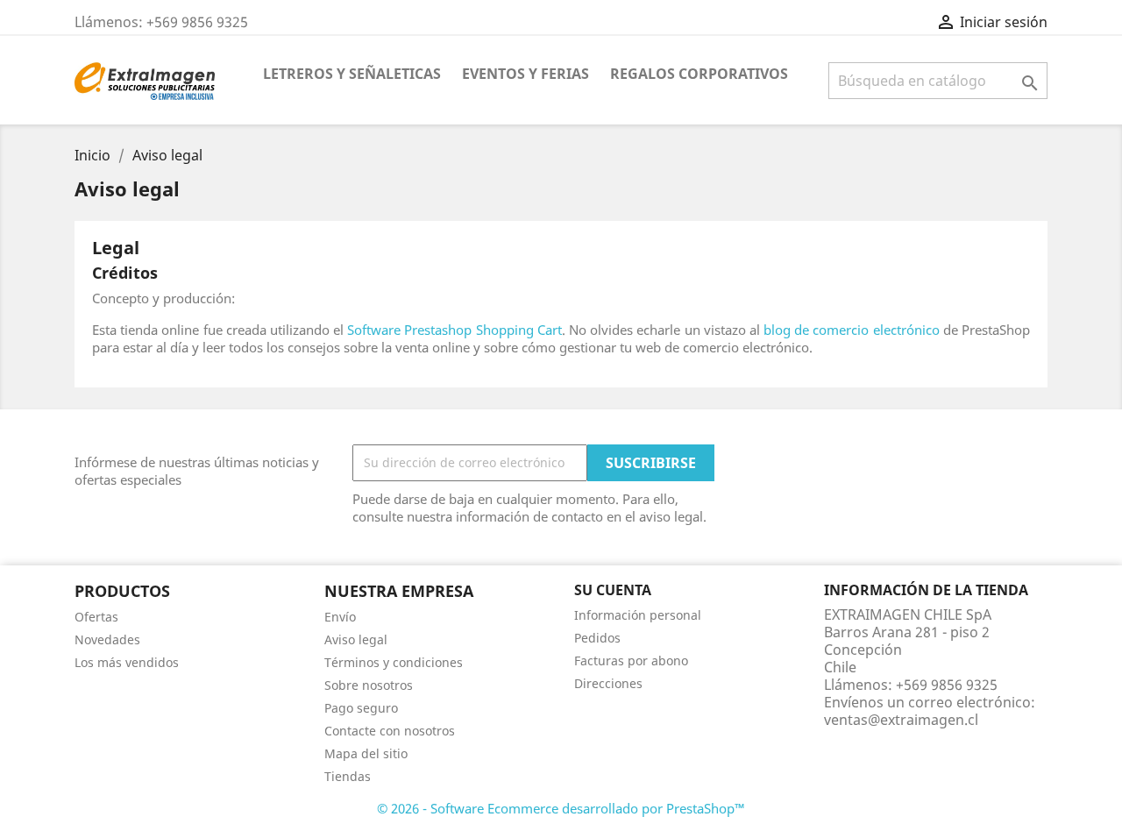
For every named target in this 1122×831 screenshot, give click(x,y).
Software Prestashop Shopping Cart (454, 329)
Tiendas (347, 776)
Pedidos (597, 637)
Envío (340, 616)
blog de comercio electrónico (851, 329)
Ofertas (96, 616)
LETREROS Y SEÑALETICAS (352, 73)
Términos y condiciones (393, 662)
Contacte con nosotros (389, 730)
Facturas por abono (631, 660)
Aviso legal (355, 639)
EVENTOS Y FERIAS (525, 73)
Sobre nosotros (368, 685)
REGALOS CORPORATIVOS (699, 73)
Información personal (637, 615)
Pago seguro (361, 708)
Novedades (107, 639)
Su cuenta (612, 590)
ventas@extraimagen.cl (901, 719)
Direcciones (608, 683)
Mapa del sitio (366, 753)
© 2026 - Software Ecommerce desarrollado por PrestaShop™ (561, 808)
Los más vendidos (127, 662)
